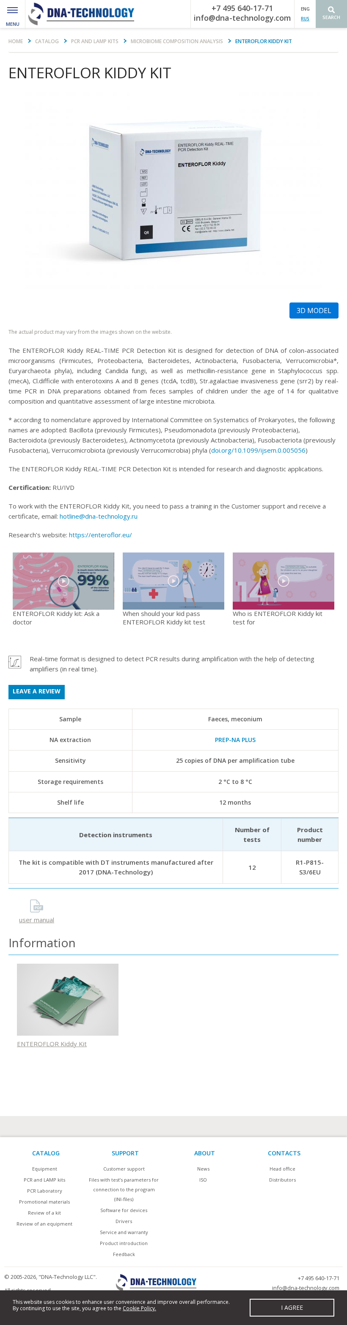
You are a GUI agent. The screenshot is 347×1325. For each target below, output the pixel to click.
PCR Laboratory (44, 1191)
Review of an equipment (44, 1224)
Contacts (284, 1153)
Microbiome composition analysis (177, 41)
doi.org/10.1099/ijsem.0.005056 (258, 450)
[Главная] (81, 14)
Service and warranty (124, 1232)
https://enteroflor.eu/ (100, 535)
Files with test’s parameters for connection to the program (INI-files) (124, 1189)
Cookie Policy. (139, 1308)
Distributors (282, 1180)
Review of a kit (44, 1213)
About (204, 1153)
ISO (203, 1180)
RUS (305, 19)
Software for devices (123, 1210)
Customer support (124, 1169)
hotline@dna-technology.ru (99, 516)
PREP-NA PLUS (235, 740)
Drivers (124, 1221)
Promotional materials (44, 1202)
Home (15, 41)
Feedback (124, 1254)
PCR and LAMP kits (94, 41)
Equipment (44, 1169)
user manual (36, 919)
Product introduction (124, 1243)
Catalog (47, 41)
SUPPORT (125, 1153)
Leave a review (37, 691)
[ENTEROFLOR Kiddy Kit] (173, 191)
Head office (282, 1169)
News (203, 1169)
